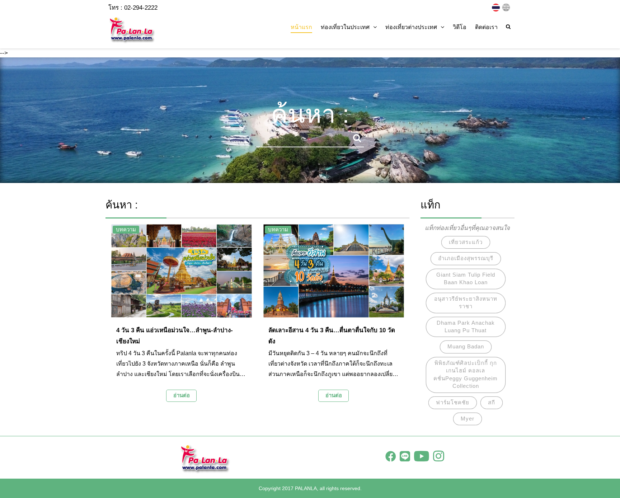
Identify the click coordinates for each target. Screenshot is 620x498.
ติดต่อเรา (486, 27)
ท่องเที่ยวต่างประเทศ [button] (411, 27)
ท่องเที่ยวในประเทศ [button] (345, 27)
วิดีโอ (459, 27)
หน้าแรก (301, 27)
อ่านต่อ (181, 395)
